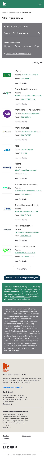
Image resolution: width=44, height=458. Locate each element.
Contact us (6, 404)
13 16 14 (23, 153)
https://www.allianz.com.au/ (25, 170)
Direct (9, 46)
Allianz (18, 164)
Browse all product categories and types (22, 278)
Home (4, 12)
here (15, 346)
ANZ (17, 146)
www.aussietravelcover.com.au (27, 232)
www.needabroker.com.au (20, 297)
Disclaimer (6, 438)
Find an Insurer (14, 12)
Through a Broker (24, 46)
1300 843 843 (25, 194)
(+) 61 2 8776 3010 (27, 99)
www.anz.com (27, 149)
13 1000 (23, 174)
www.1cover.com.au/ (30, 75)
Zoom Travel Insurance (26, 89)
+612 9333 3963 (27, 256)
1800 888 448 (25, 236)
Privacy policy (26, 436)
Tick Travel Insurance (25, 246)
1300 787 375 (25, 135)
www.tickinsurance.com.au (25, 253)
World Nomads (22, 128)
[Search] (38, 33)
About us (6, 436)
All (38, 46)
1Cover (18, 71)
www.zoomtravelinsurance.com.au (28, 95)
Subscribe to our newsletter (12, 387)
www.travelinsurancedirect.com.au (28, 191)
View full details (21, 83)
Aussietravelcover (23, 226)
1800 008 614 (25, 117)
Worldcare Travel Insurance (28, 110)
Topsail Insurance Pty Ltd (27, 205)
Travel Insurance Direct (26, 184)
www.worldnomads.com (31, 131)
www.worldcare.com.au (31, 113)
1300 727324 (25, 215)
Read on (5, 427)
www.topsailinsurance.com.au (26, 211)
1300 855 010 (25, 78)
